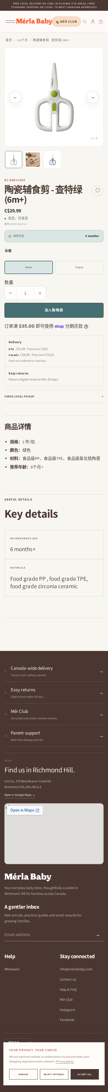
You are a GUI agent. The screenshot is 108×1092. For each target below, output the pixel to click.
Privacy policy (65, 1061)
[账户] (93, 21)
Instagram (67, 1009)
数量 (8, 282)
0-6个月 (22, 40)
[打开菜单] (10, 21)
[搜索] (85, 21)
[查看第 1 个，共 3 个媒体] (13, 159)
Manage (23, 1074)
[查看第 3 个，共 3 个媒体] (52, 159)
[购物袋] (101, 21)
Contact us (68, 979)
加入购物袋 (54, 310)
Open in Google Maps (19, 795)
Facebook (67, 1019)
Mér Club (68, 21)
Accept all (85, 1074)
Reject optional (54, 1074)
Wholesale (12, 969)
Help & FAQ (68, 989)
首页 (9, 40)
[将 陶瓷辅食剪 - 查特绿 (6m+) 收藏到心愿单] (98, 191)
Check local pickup (54, 396)
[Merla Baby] (34, 21)
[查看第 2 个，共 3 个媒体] (33, 159)
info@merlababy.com (76, 969)
